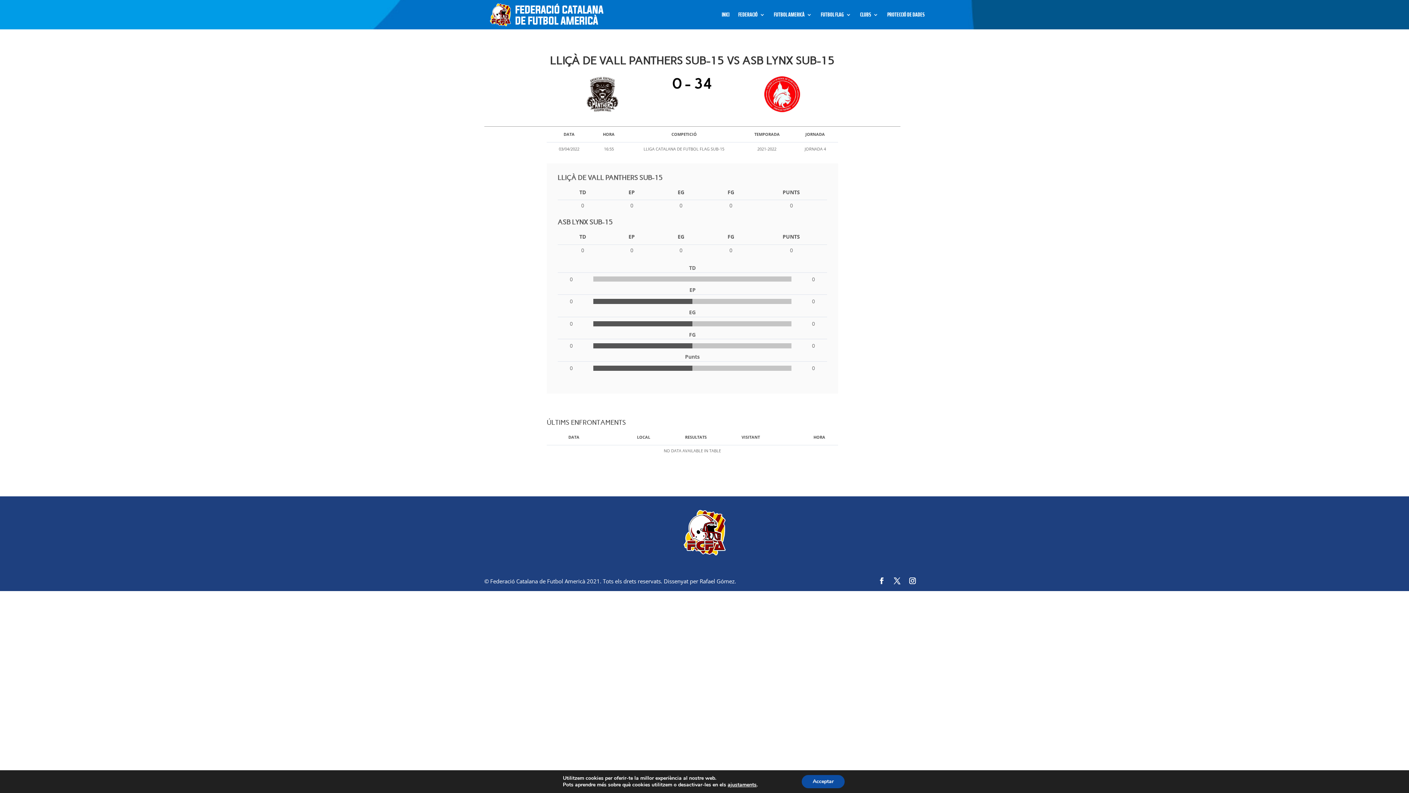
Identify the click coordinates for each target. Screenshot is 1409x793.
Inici (725, 15)
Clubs (865, 15)
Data (573, 437)
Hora (819, 437)
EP (632, 192)
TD (582, 192)
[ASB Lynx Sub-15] (780, 94)
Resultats (696, 437)
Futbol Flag (832, 15)
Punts (791, 192)
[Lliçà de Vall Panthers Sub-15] (604, 94)
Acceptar (823, 781)
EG (681, 192)
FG (731, 192)
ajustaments (742, 785)
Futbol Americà (789, 15)
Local (643, 437)
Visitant (751, 437)
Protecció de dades (906, 15)
